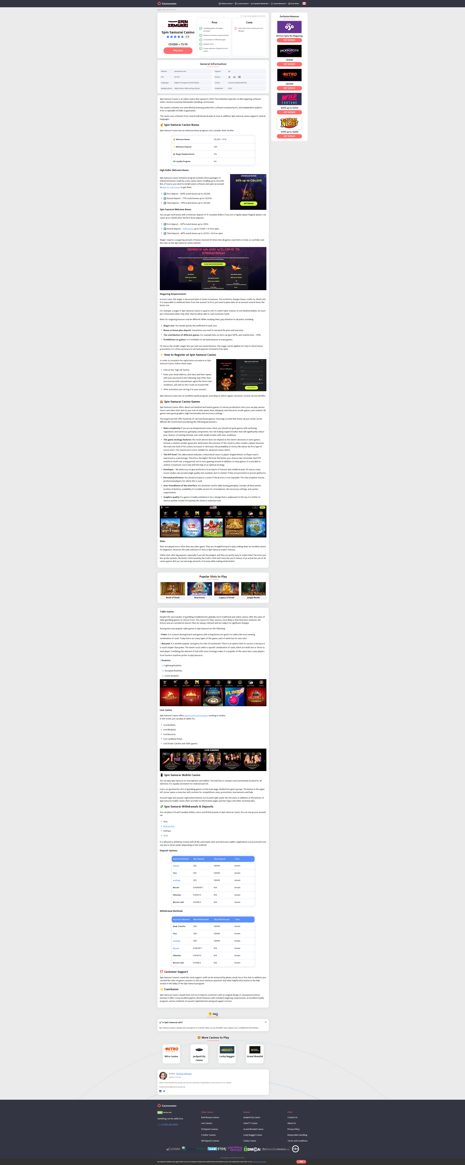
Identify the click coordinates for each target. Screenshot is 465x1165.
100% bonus (188, 229)
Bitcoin (176, 948)
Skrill (165, 835)
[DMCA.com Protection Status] (164, 1112)
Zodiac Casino (249, 1141)
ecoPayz (176, 880)
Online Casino (226, 3)
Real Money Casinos (210, 1117)
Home (159, 9)
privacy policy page (259, 1161)
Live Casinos (206, 1123)
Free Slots (295, 3)
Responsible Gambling (297, 1135)
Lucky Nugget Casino (252, 1135)
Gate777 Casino (250, 1123)
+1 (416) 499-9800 (169, 1124)
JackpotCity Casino (251, 1117)
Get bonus (289, 40)
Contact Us (292, 1117)
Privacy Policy (293, 1129)
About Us (291, 1123)
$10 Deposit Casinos (210, 1141)
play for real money (171, 187)
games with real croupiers (196, 715)
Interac (176, 865)
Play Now (178, 50)
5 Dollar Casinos (208, 1135)
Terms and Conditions (297, 1141)
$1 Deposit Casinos (209, 1129)
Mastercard (168, 826)
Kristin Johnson (184, 1074)
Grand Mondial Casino (253, 1129)
